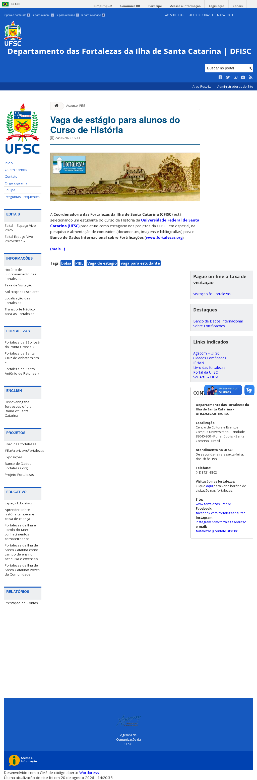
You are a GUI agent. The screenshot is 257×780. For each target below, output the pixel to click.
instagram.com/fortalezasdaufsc (221, 522)
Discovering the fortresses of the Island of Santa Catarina (18, 409)
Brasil (16, 4)
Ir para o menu (42, 15)
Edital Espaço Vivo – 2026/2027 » (20, 238)
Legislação (216, 6)
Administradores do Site (235, 86)
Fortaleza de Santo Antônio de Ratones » (22, 371)
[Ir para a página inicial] (55, 106)
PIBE (79, 263)
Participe (155, 6)
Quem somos (16, 169)
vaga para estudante (140, 263)
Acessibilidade (175, 15)
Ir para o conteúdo (16, 15)
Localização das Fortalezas (17, 300)
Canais (238, 6)
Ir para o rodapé (92, 15)
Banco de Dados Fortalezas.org (18, 465)
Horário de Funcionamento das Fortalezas (20, 274)
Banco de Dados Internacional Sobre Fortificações (218, 323)
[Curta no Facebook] (221, 77)
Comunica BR (130, 6)
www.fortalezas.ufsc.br (213, 504)
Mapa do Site (226, 15)
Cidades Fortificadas (209, 358)
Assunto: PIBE (75, 105)
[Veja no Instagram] (243, 77)
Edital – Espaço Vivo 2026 (20, 227)
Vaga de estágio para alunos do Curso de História (115, 124)
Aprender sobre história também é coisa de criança (19, 514)
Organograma (16, 183)
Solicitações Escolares (22, 291)
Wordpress (89, 772)
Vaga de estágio (102, 263)
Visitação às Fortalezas (212, 293)
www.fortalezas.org (164, 237)
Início (9, 163)
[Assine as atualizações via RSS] (251, 77)
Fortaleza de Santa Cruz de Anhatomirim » (22, 358)
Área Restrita (202, 86)
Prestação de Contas (21, 603)
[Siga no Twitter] (228, 77)
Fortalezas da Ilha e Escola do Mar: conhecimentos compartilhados (20, 532)
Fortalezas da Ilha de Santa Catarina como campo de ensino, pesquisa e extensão (21, 552)
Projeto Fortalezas (19, 474)
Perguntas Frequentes (22, 196)
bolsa (66, 263)
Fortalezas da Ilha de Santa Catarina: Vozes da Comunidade (22, 570)
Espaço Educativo (18, 503)
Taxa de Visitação (18, 285)
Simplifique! (103, 6)
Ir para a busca (67, 15)
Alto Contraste (201, 15)
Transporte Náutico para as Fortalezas (20, 311)
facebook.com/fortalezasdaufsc (220, 513)
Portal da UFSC (205, 372)
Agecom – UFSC (206, 353)
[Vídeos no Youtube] (236, 77)
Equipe (10, 190)
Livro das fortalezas (20, 444)
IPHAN (198, 362)
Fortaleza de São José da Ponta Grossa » (22, 344)
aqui (209, 486)
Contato (11, 176)
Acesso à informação (185, 6)
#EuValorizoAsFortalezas (23, 450)
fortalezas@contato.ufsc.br (216, 531)
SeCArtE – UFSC (206, 377)
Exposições (14, 457)
